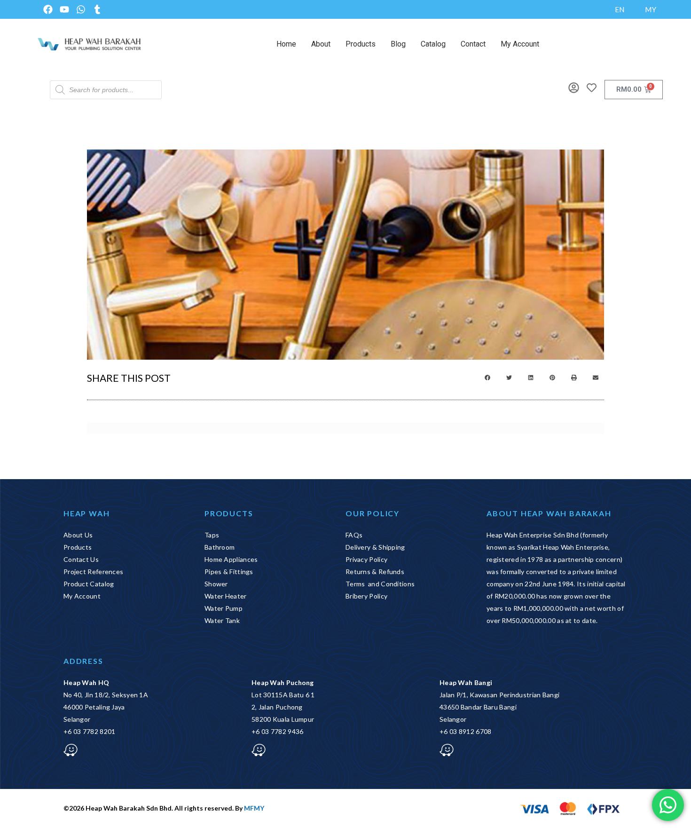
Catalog (433, 43)
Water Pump (223, 608)
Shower (216, 584)
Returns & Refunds (375, 572)
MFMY (254, 808)
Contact (473, 43)
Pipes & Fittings (228, 572)
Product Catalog (88, 584)
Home (286, 43)
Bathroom (219, 547)
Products (361, 43)
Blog (398, 43)
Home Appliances (231, 559)
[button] (487, 377)
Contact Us (81, 559)
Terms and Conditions (380, 584)
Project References (93, 572)
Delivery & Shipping (375, 547)
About (320, 43)
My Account (520, 43)
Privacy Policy (366, 559)
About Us (78, 535)
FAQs (354, 535)
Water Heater (225, 596)
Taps (211, 535)
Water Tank (222, 620)
